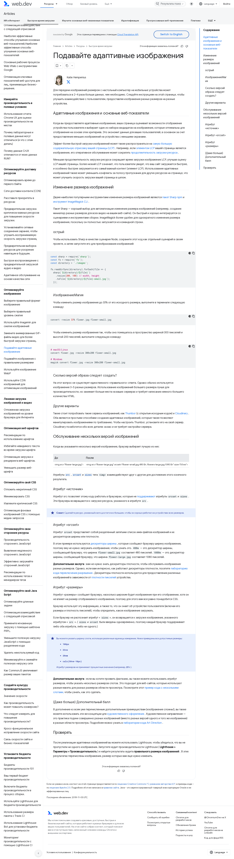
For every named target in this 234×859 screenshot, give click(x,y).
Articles (9, 14)
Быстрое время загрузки (41, 20)
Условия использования (59, 852)
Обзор (69, 3)
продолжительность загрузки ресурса (154, 152)
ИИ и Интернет (12, 20)
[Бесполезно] (186, 46)
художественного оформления (125, 714)
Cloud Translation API (127, 34)
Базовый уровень (88, 3)
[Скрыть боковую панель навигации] (38, 853)
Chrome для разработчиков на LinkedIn (213, 830)
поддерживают (146, 496)
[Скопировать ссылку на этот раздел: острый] (67, 232)
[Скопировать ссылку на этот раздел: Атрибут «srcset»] (82, 525)
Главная (57, 46)
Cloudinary (181, 413)
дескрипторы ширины (104, 543)
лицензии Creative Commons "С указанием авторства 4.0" (146, 784)
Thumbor (130, 413)
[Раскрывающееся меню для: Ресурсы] (58, 4)
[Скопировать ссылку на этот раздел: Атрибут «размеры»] (86, 587)
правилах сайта (111, 787)
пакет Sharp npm (172, 197)
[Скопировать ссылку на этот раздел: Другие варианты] (82, 406)
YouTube (208, 822)
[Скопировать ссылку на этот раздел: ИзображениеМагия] (86, 295)
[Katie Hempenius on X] (68, 83)
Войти (226, 3)
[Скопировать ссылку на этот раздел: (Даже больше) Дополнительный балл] (113, 702)
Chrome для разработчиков (183, 818)
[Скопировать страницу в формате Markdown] (67, 65)
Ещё (107, 3)
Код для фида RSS (213, 837)
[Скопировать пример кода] (193, 253)
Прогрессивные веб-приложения (164, 20)
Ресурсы (49, 3)
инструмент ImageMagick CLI (70, 201)
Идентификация (130, 20)
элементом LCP (145, 148)
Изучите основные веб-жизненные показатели (88, 20)
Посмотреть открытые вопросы (158, 823)
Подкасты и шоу (184, 835)
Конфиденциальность (85, 852)
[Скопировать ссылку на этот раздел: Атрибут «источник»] (86, 489)
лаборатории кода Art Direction (142, 722)
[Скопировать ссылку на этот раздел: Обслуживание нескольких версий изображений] (142, 437)
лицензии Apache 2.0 (60, 787)
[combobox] (170, 4)
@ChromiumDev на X (215, 817)
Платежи (195, 20)
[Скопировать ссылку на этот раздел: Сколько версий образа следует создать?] (119, 376)
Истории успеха (184, 830)
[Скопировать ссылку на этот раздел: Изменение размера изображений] (116, 187)
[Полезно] (182, 46)
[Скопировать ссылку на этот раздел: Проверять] (75, 733)
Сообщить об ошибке (158, 817)
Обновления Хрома (186, 825)
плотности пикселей (104, 577)
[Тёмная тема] (190, 253)
